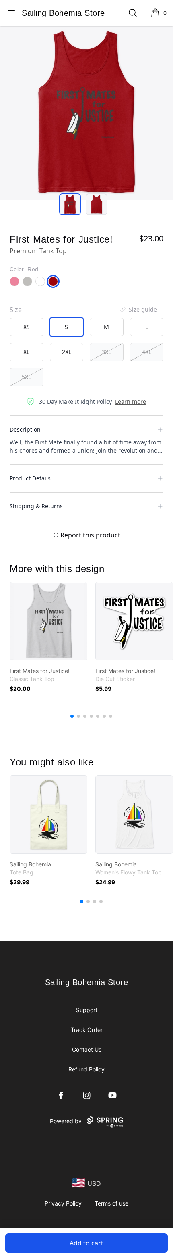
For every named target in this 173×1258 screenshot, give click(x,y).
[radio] (26, 327)
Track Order (87, 1029)
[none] (138, 310)
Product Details (30, 478)
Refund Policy (86, 1069)
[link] (48, 621)
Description (25, 429)
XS (26, 327)
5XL (26, 377)
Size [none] (16, 309)
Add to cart (86, 1243)
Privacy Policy (63, 1203)
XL (26, 352)
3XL (106, 352)
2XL (66, 352)
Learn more (130, 401)
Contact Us (86, 1049)
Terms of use (111, 1203)
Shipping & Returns (36, 506)
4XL (146, 352)
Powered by (66, 1121)
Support (86, 1009)
